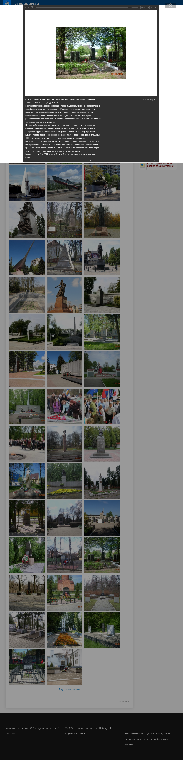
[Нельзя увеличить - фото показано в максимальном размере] (152, 7)
